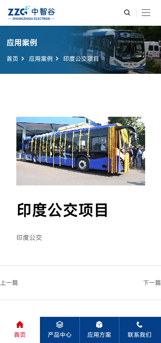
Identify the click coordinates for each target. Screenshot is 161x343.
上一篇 (9, 283)
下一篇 (152, 283)
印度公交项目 (81, 58)
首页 (12, 58)
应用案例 (41, 58)
